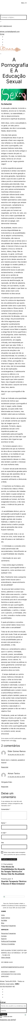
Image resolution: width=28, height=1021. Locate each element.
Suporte (3, 939)
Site (2, 842)
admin (24, 738)
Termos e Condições (8, 944)
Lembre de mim (7, 1016)
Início (3, 915)
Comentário (5, 809)
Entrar (2, 34)
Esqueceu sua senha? (8, 1020)
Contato (4, 936)
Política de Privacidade (8, 941)
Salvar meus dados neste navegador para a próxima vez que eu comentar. (15, 853)
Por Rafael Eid (6, 104)
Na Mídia (4, 920)
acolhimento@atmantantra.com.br (12, 967)
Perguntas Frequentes (8, 925)
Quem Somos (5, 918)
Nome (3, 823)
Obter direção (5, 957)
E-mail (3, 833)
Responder (4, 767)
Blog (14, 740)
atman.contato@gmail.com (10, 31)
